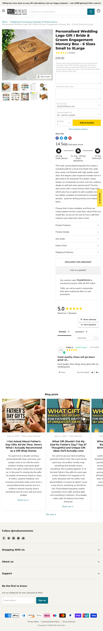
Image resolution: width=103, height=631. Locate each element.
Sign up (42, 600)
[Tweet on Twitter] (61, 138)
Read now (22, 500)
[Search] (91, 12)
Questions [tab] (79, 331)
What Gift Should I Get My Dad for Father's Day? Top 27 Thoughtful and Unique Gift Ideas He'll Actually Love (68, 446)
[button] (93, 372)
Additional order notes (65, 87)
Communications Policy (51, 622)
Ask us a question (78, 270)
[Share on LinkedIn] (65, 138)
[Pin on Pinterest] (70, 138)
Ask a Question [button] (90, 324)
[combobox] (58, 12)
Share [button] (63, 372)
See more (50, 514)
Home (4, 22)
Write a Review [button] (89, 319)
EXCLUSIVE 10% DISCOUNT (78, 262)
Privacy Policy (33, 622)
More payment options (78, 129)
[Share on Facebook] (57, 138)
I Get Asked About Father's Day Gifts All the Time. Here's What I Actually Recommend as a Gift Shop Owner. (23, 446)
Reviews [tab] (62, 331)
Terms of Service (68, 622)
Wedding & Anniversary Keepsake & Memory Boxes (33, 22)
